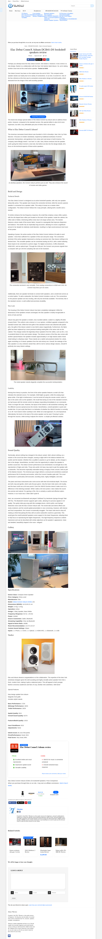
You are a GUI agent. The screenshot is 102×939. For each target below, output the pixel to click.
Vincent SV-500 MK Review (86, 96)
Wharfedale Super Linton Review (45, 851)
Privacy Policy (16, 1)
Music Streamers (26, 16)
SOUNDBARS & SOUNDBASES (68, 19)
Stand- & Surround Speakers (51, 17)
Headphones (37, 11)
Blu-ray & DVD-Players (65, 16)
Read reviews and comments (49, 773)
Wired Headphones (38, 15)
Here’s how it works (56, 42)
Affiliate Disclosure (25, 1)
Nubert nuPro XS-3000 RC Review (61, 851)
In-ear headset (36, 13)
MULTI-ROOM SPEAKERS (51, 16)
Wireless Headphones (38, 16)
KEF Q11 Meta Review (85, 110)
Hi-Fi (24, 11)
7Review (30, 55)
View (55, 792)
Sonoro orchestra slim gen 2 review (15, 851)
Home (11, 11)
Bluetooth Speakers (49, 13)
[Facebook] (9, 935)
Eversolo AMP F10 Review (86, 130)
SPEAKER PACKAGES (51, 11)
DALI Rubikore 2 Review (85, 78)
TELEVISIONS (63, 20)
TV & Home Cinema (66, 11)
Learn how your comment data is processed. (40, 905)
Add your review (62, 773)
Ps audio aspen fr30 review (86, 86)
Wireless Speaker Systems (51, 20)
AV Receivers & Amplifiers (66, 13)
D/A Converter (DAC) (27, 15)
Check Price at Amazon (38, 116)
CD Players (25, 13)
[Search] (92, 5)
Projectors (62, 17)
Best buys (17, 11)
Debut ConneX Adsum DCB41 (22, 602)
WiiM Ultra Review (83, 71)
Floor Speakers (48, 15)
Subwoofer (47, 19)
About (9, 1)
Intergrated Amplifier (64, 15)
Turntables (24, 17)
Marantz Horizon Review (85, 104)
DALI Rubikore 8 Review (85, 120)
